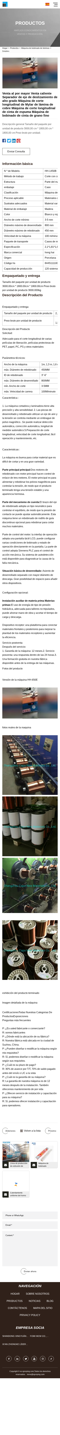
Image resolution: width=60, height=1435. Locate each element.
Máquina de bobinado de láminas (35, 48)
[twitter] (25, 1358)
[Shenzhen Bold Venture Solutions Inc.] (5, 4)
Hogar (5, 48)
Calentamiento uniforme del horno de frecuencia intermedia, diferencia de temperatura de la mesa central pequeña (18, 1195)
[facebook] (9, 1358)
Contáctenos (17, 1308)
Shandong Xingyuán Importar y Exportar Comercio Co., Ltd (15, 1337)
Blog (50, 1301)
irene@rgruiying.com (35, 1374)
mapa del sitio (42, 1308)
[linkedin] (17, 1358)
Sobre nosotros (37, 1293)
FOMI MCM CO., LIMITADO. (38, 1337)
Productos (14, 48)
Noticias (34, 1301)
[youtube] (34, 1358)
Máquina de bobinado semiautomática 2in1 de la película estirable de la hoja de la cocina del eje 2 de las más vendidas (47, 1165)
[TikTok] (51, 1358)
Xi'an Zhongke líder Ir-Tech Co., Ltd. (14, 1345)
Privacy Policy (30, 1315)
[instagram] (42, 1358)
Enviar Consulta (16, 151)
